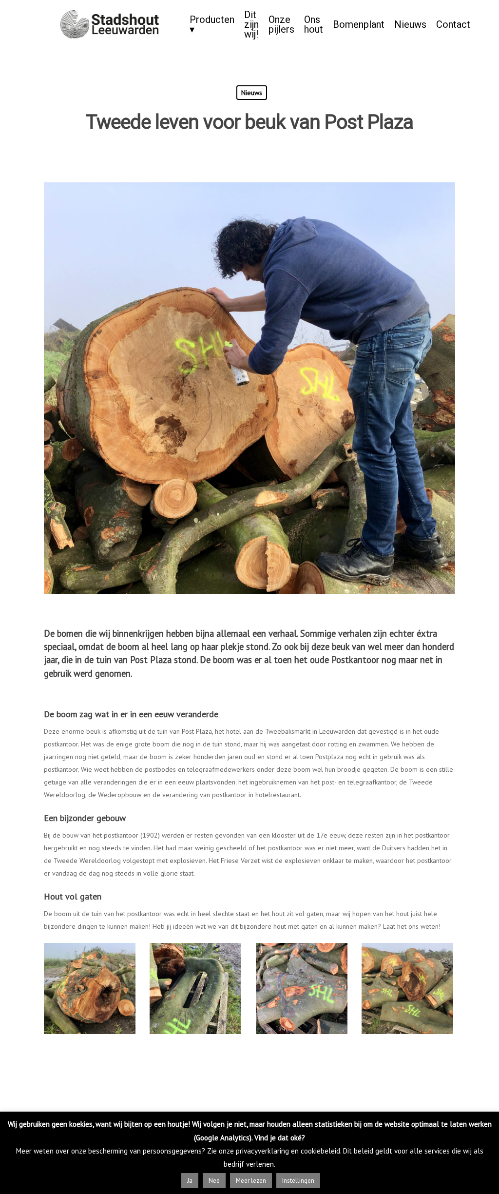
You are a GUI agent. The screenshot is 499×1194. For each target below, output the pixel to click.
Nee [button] (214, 1180)
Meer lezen (251, 1180)
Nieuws (410, 24)
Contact (453, 24)
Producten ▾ (212, 24)
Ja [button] (189, 1180)
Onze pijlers (281, 24)
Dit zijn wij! (251, 24)
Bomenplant (358, 24)
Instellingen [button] (298, 1180)
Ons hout (313, 24)
